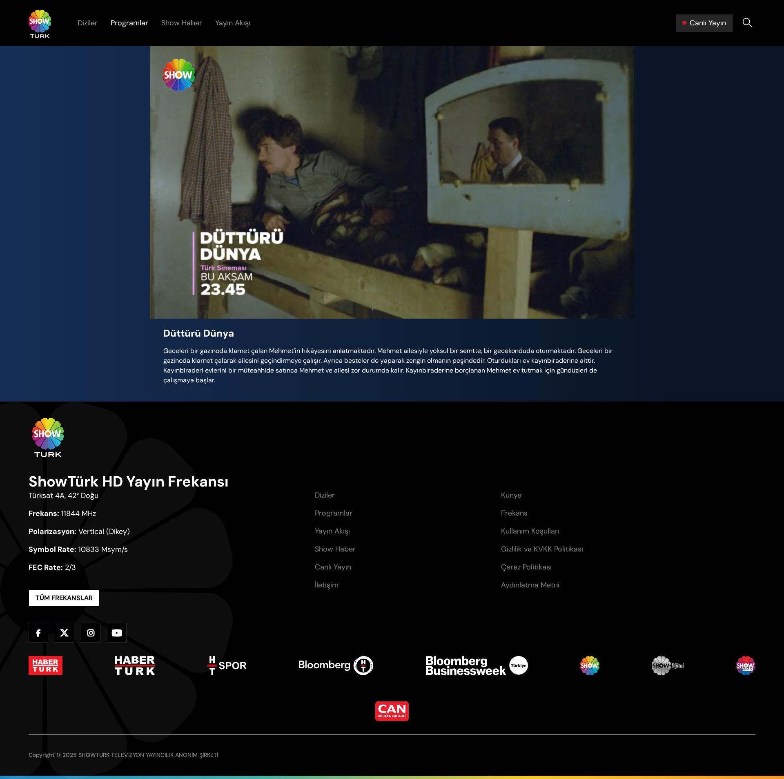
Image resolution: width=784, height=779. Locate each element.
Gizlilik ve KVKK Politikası (542, 549)
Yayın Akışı (232, 23)
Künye (511, 495)
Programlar (129, 23)
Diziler (88, 23)
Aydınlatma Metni (530, 585)
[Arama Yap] (747, 22)
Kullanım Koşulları (530, 531)
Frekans (514, 513)
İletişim (327, 585)
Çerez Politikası (526, 567)
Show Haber (181, 23)
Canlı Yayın (333, 567)
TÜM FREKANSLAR (64, 598)
